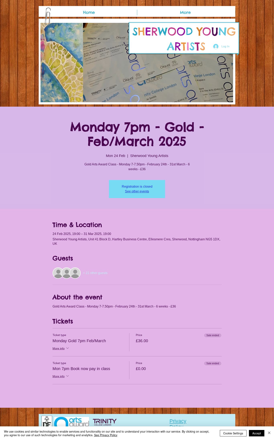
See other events (137, 191)
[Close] (269, 433)
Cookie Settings (233, 433)
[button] (137, 62)
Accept (256, 433)
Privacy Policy (177, 424)
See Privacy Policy (105, 435)
